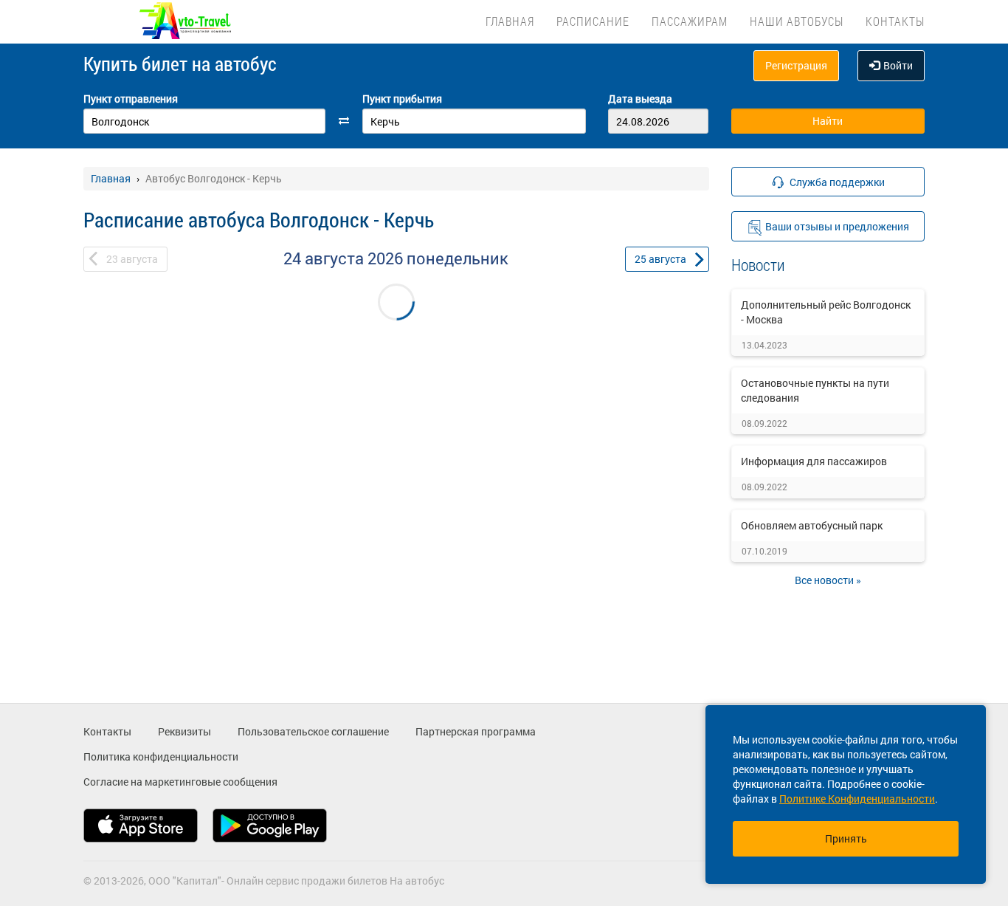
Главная (510, 21)
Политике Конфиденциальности (857, 799)
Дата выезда (640, 99)
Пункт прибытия (402, 99)
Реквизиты (184, 731)
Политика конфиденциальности (160, 756)
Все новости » (828, 580)
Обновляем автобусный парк (812, 525)
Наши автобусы (796, 21)
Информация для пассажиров (814, 461)
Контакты (895, 21)
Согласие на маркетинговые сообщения (180, 782)
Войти (898, 65)
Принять (846, 838)
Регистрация (796, 65)
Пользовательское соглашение (313, 731)
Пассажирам (690, 21)
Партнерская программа (475, 731)
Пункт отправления (130, 99)
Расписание (592, 21)
